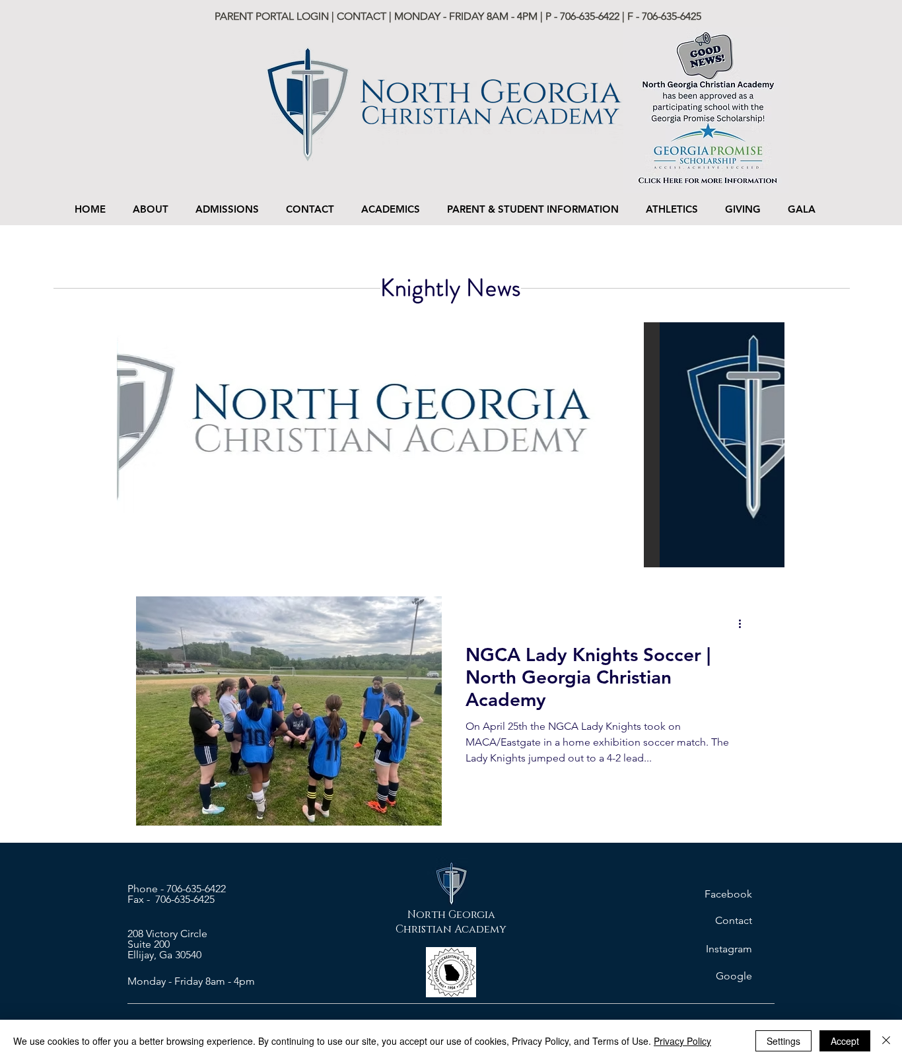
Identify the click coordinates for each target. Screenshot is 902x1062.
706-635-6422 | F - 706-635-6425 (630, 16)
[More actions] (744, 623)
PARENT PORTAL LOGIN (273, 16)
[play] (756, 556)
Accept (845, 1040)
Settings (783, 1040)
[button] (227, 209)
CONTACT (361, 16)
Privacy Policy (682, 1040)
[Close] (886, 1040)
